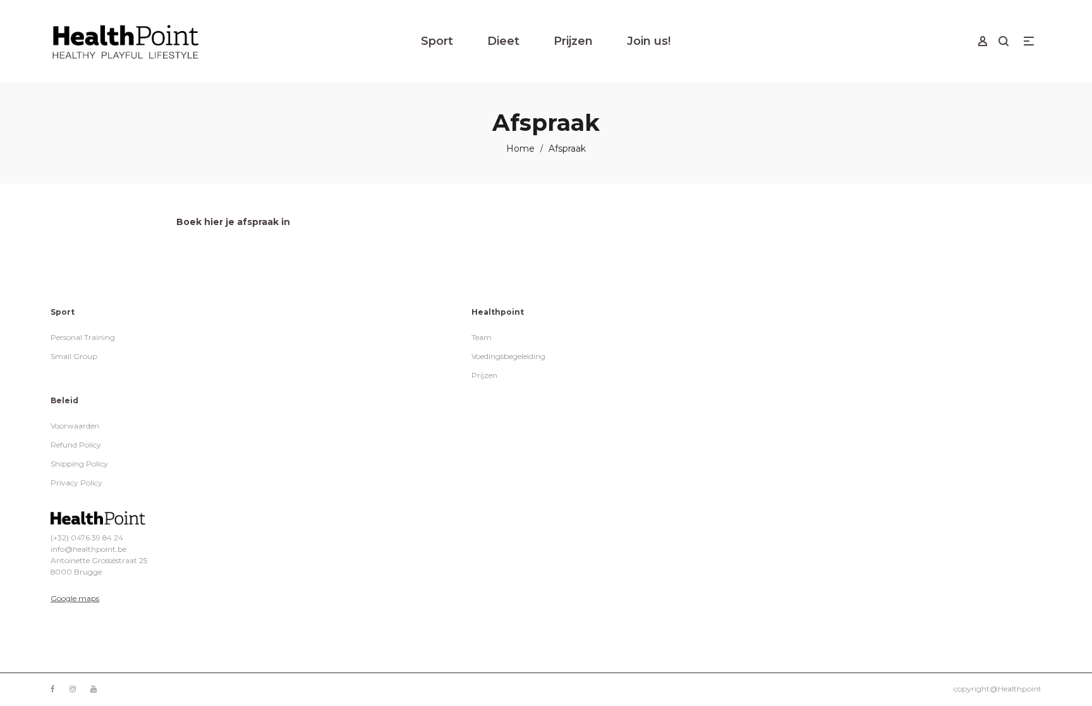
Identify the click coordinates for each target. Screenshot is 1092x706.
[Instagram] (73, 688)
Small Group (74, 356)
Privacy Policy (76, 482)
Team (481, 337)
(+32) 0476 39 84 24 (87, 537)
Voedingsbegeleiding (508, 356)
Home (520, 148)
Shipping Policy (79, 463)
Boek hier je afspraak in (233, 222)
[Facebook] (53, 688)
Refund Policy (76, 444)
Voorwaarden (75, 425)
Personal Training (83, 337)
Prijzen (484, 375)
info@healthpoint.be (88, 549)
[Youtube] (93, 688)
